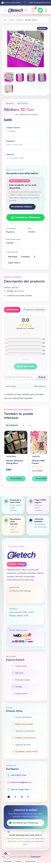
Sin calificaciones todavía (26, 114)
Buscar (42, 377)
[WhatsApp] (40, 10)
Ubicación (19, 673)
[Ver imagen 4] (42, 77)
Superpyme (36, 857)
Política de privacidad (24, 724)
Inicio (5, 20)
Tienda (11, 20)
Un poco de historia (23, 717)
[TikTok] (28, 797)
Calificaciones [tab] (12, 309)
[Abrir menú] (46, 10)
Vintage (18, 686)
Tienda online (21, 666)
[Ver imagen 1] (9, 77)
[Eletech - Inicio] (15, 10)
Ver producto (16, 478)
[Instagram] (21, 797)
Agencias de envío (23, 744)
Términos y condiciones (25, 731)
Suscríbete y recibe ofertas (26, 751)
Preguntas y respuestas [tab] (34, 309)
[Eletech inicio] (21, 555)
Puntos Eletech (21, 693)
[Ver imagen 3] (31, 77)
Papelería (19, 20)
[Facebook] (15, 797)
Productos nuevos (22, 679)
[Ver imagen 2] (20, 77)
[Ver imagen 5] (9, 88)
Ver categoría (12, 425)
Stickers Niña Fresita (12, 462)
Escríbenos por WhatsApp (27, 822)
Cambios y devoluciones (25, 737)
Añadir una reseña (25, 366)
